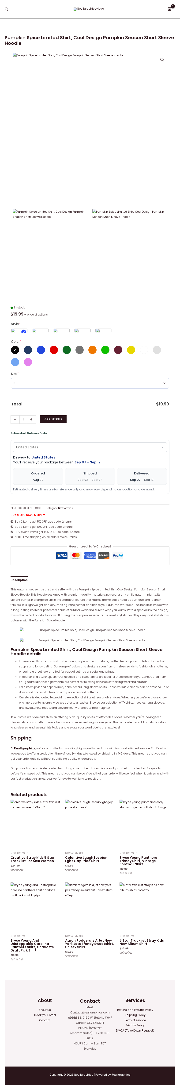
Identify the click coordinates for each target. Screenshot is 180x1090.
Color (16, 341)
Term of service (135, 1020)
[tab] (19, 580)
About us (45, 1010)
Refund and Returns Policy (135, 1010)
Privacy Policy (135, 1025)
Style (16, 324)
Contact (44, 1020)
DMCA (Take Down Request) (135, 1030)
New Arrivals (66, 508)
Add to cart (53, 419)
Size (15, 373)
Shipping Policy (135, 1015)
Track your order (45, 1015)
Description (19, 580)
